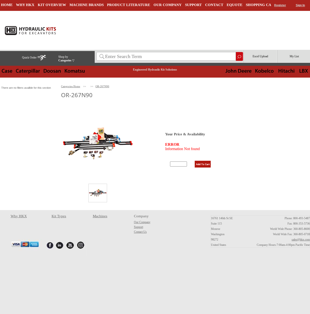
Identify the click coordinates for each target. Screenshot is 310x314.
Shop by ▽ (66, 58)
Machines (100, 216)
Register (280, 5)
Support (138, 227)
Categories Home (70, 86)
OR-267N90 (102, 86)
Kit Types (59, 216)
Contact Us (140, 232)
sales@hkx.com (301, 239)
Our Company (142, 222)
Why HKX (19, 216)
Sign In (300, 5)
